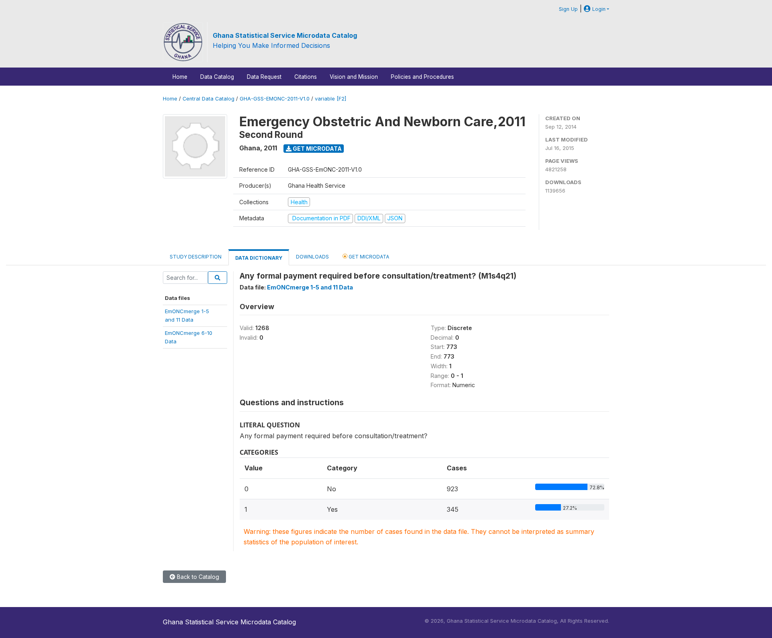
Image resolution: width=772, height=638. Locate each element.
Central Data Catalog (208, 99)
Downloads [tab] (312, 257)
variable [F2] (330, 99)
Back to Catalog (197, 576)
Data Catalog (217, 77)
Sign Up (568, 9)
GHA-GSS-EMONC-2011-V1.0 (275, 99)
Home (179, 77)
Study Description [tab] (196, 257)
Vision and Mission (354, 77)
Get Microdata (317, 148)
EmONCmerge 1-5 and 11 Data (310, 287)
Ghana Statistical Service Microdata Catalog (285, 35)
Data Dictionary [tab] (258, 258)
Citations (305, 77)
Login (598, 9)
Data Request (264, 77)
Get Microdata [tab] (368, 257)
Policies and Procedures (422, 77)
